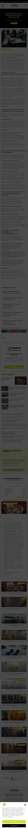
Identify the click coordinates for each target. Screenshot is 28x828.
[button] (25, 805)
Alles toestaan (14, 821)
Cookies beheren (14, 825)
